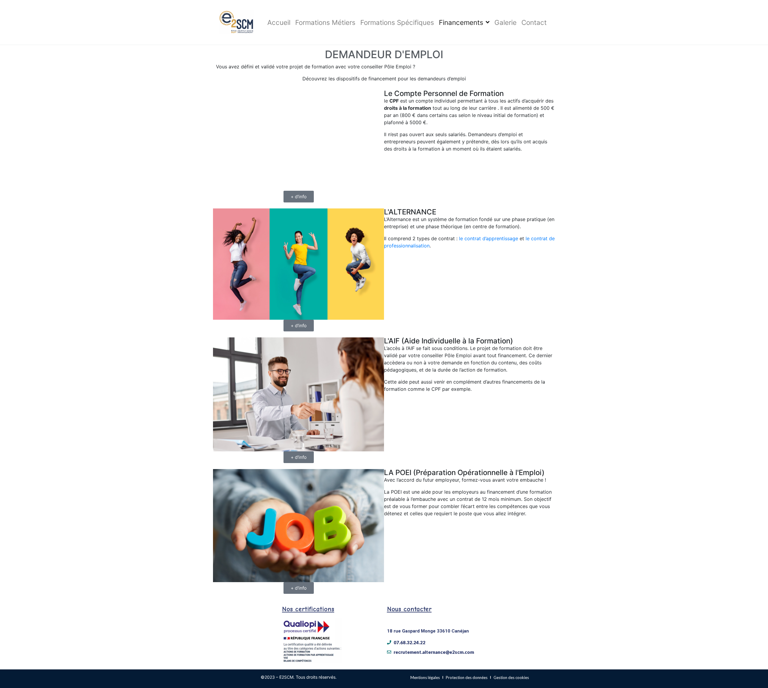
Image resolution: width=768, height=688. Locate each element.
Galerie (505, 22)
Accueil (278, 22)
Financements (461, 22)
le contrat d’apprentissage (488, 238)
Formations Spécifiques (397, 22)
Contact (534, 22)
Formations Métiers (325, 22)
